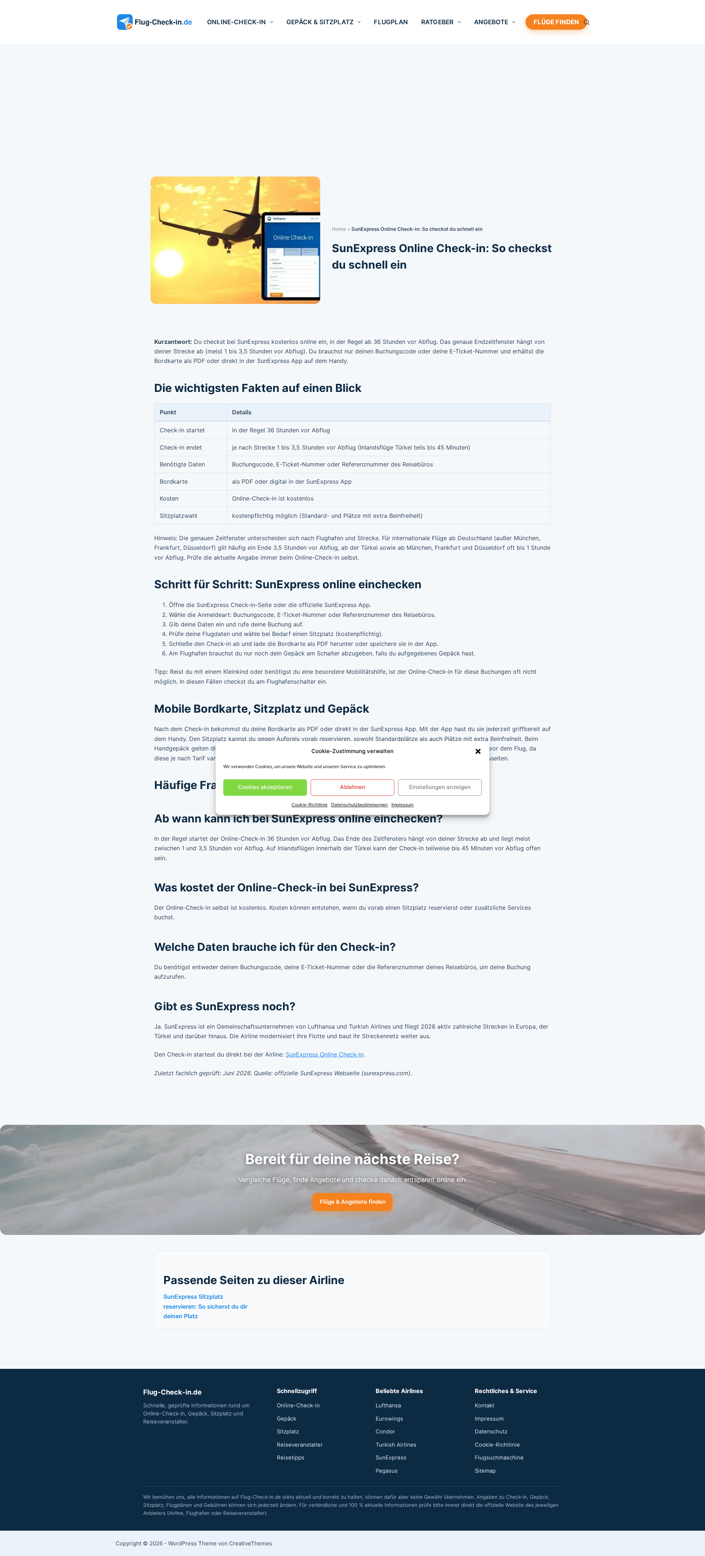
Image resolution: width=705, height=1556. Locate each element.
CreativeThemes (250, 1543)
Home (339, 229)
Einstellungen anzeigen (440, 787)
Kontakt (484, 1405)
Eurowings (389, 1418)
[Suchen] (586, 22)
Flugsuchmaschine (499, 1457)
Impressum (402, 804)
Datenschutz (491, 1431)
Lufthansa (388, 1405)
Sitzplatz (288, 1431)
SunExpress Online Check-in (325, 1054)
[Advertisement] (352, 99)
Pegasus (387, 1471)
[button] (478, 751)
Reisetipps (290, 1457)
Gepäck (286, 1418)
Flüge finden (556, 22)
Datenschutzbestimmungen (359, 804)
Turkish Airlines (396, 1445)
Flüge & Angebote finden (353, 1201)
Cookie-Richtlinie (310, 804)
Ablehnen (352, 787)
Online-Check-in (236, 22)
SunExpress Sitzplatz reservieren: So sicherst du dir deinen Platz (205, 1306)
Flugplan (391, 22)
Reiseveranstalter (300, 1445)
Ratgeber (437, 22)
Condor (385, 1431)
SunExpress (391, 1457)
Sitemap (485, 1471)
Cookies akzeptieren (265, 787)
